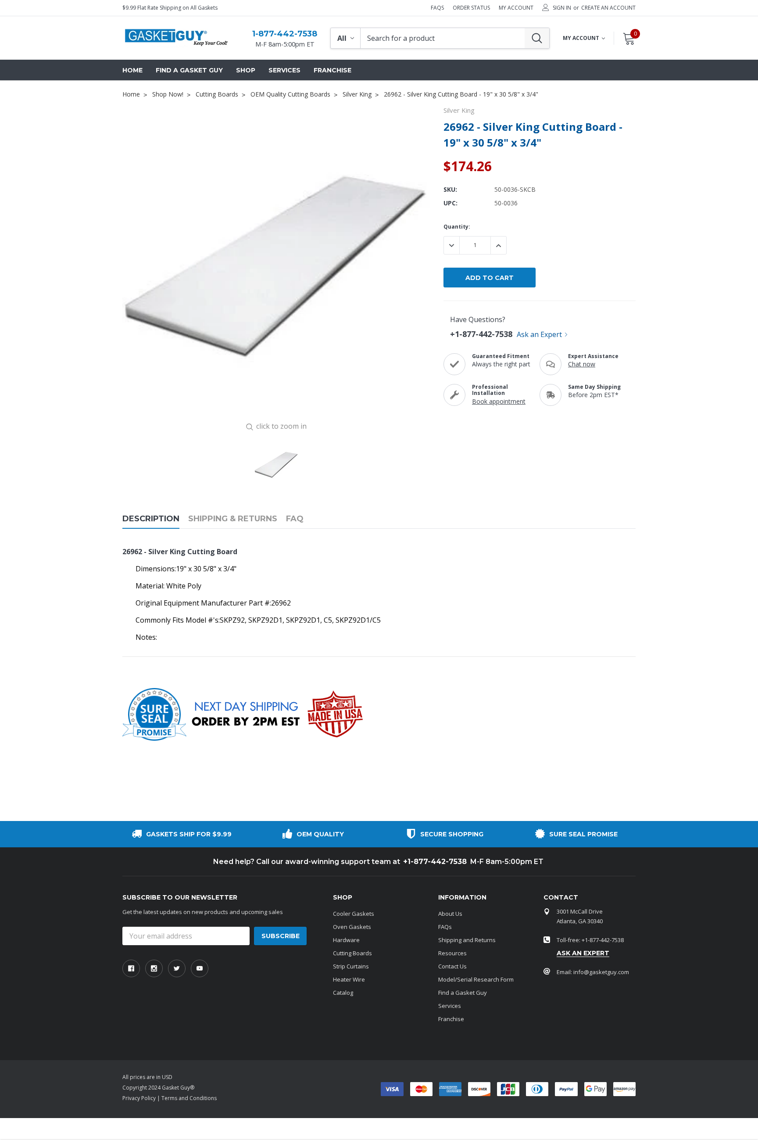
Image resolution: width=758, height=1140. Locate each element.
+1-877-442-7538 (481, 334)
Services (449, 1006)
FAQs (437, 8)
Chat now (581, 364)
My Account (516, 8)
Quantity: (456, 226)
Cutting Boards (352, 953)
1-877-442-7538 (284, 34)
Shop (245, 70)
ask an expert (583, 953)
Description (150, 518)
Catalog (343, 993)
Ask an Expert (539, 334)
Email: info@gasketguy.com (593, 972)
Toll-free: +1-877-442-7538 (590, 940)
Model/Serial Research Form (476, 979)
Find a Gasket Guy (462, 993)
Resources (452, 953)
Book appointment (499, 401)
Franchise (451, 1019)
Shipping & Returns (232, 518)
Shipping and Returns (467, 940)
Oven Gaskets (352, 927)
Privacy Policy (139, 1098)
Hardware (346, 940)
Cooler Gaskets (353, 914)
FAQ (295, 518)
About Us (450, 914)
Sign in (562, 8)
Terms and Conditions (189, 1098)
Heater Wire (349, 979)
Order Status (471, 8)
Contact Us (452, 966)
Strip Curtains (351, 966)
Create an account (608, 8)
